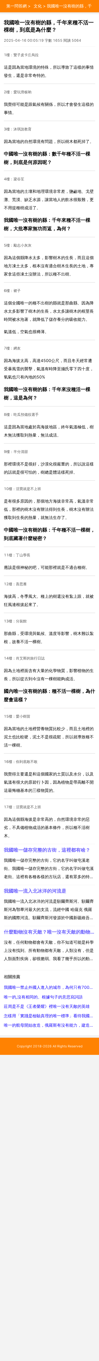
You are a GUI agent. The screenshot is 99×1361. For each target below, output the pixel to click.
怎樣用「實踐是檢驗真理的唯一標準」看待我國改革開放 (49, 1015)
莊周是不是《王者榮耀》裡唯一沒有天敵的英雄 (47, 1006)
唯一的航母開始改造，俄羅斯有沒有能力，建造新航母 (49, 1025)
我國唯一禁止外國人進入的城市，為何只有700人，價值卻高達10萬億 (49, 987)
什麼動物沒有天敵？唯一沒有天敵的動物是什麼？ (49, 932)
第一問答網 (16, 6)
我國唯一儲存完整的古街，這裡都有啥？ (47, 850)
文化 (38, 6)
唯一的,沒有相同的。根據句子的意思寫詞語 (43, 997)
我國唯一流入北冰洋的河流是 (35, 891)
